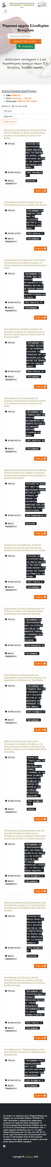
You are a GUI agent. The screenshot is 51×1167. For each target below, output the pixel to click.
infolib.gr (29, 1156)
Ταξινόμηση (9, 121)
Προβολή (39, 191)
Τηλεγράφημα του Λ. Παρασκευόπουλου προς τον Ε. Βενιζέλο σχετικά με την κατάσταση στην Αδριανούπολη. (25, 1052)
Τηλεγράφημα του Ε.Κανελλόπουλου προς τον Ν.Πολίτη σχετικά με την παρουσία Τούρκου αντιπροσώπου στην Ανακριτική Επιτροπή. (24, 611)
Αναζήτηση (27, 46)
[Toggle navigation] (5, 11)
